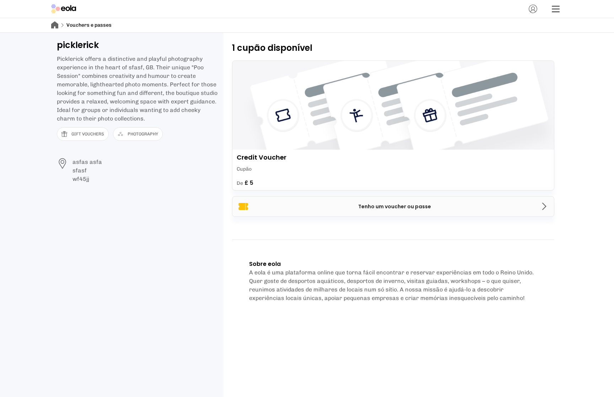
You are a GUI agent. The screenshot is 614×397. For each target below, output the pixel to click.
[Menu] (556, 9)
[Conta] (533, 9)
